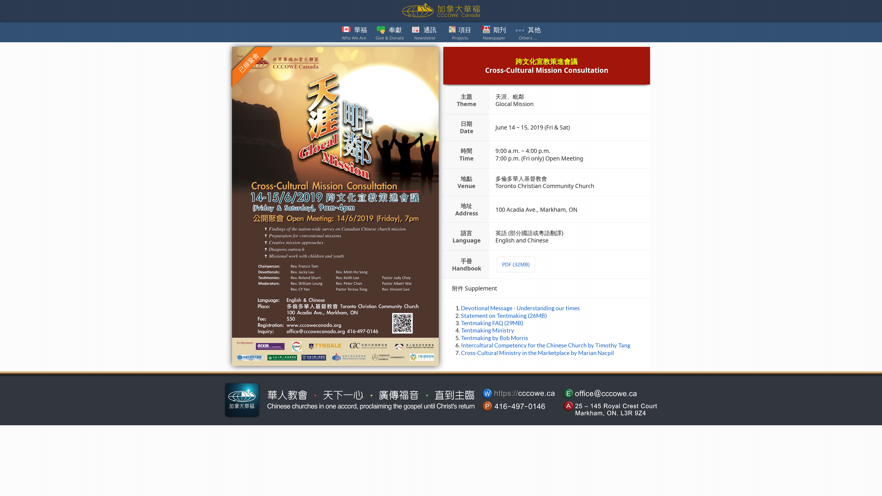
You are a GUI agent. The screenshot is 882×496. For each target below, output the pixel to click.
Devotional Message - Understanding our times (520, 307)
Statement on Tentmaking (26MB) (504, 315)
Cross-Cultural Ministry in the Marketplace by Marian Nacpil (537, 352)
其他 (534, 30)
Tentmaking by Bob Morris (494, 337)
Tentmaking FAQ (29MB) (492, 322)
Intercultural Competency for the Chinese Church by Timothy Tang (545, 345)
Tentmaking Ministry (487, 330)
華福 (360, 30)
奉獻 (395, 30)
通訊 (430, 30)
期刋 (499, 30)
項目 (464, 30)
